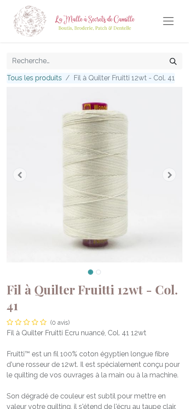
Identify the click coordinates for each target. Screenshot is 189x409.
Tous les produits (34, 78)
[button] (20, 174)
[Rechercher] (173, 61)
